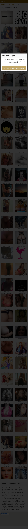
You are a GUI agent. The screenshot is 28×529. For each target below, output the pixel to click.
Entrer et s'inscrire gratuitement (14, 68)
